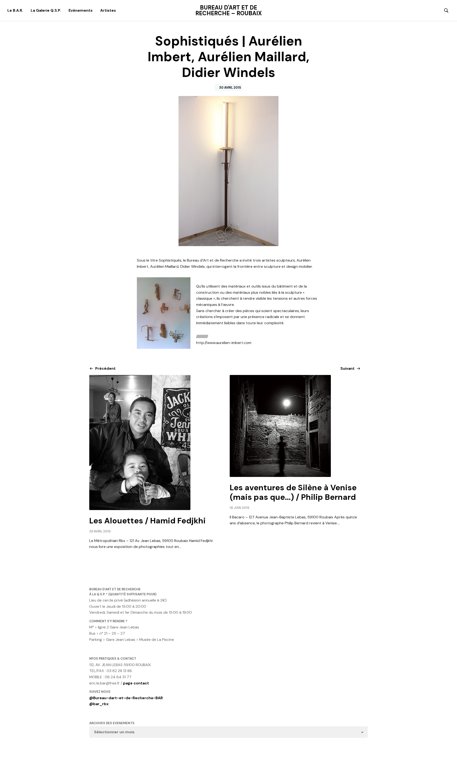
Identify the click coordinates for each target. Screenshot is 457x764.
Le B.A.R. (15, 10)
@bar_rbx (99, 703)
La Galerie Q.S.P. (46, 10)
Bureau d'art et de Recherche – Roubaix (228, 10)
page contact (136, 683)
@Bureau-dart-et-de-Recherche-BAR (126, 697)
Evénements (81, 10)
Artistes (108, 10)
